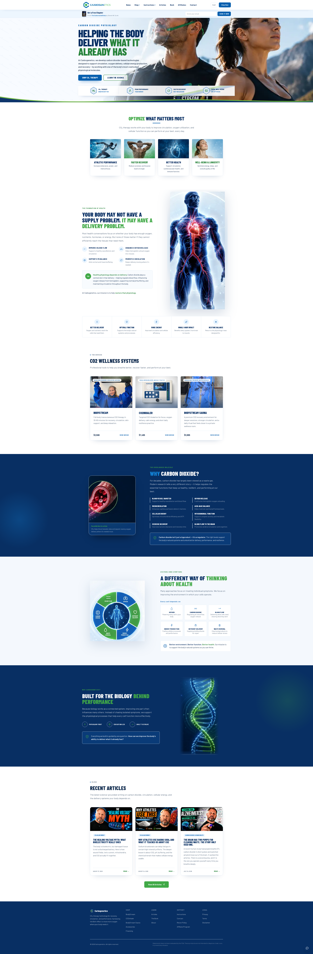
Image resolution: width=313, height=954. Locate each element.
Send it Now (224, 14)
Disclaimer (206, 923)
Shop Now (224, 5)
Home (128, 5)
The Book (154, 918)
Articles (162, 5)
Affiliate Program (183, 927)
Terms (204, 918)
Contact (193, 5)
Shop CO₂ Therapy (90, 77)
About (153, 923)
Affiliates (182, 5)
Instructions (149, 5)
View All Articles (155, 884)
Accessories (130, 927)
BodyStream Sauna (133, 923)
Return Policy (182, 923)
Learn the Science (115, 77)
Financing (129, 931)
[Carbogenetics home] (97, 4)
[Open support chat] (307, 948)
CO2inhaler (130, 918)
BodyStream (130, 914)
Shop (137, 5)
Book (172, 5)
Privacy (205, 914)
